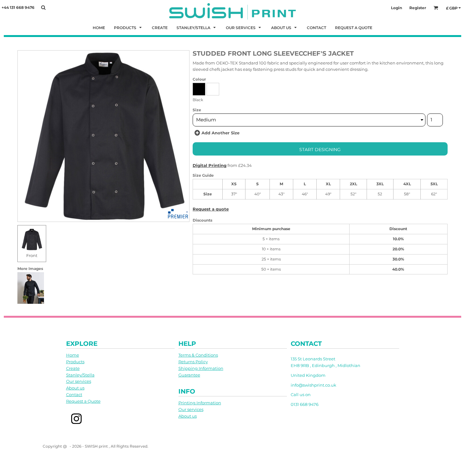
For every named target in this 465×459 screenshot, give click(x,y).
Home (72, 355)
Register (417, 7)
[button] (128, 27)
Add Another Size (220, 132)
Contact (74, 394)
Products (75, 361)
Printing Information (199, 402)
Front (31, 255)
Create (73, 368)
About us (75, 387)
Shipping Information (200, 368)
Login (396, 7)
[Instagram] (77, 419)
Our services (78, 381)
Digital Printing (209, 165)
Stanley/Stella (80, 374)
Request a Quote (83, 401)
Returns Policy (193, 361)
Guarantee (189, 374)
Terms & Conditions (198, 355)
